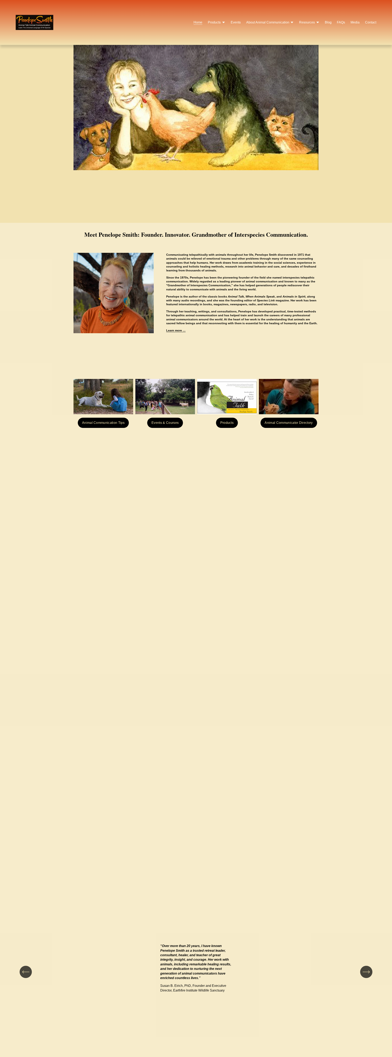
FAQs (341, 22)
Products (227, 422)
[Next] (366, 972)
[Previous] (26, 972)
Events (236, 22)
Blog (328, 22)
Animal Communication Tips (103, 422)
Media (355, 22)
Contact (370, 22)
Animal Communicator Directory (289, 422)
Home (198, 22)
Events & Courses (165, 422)
